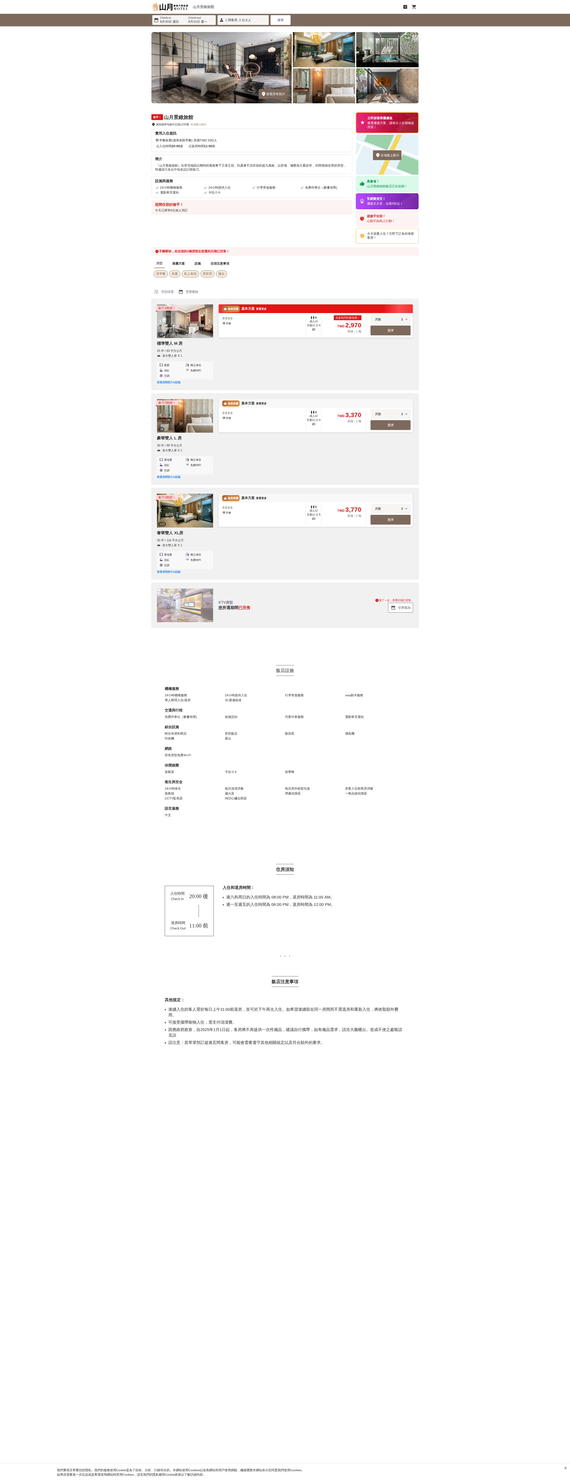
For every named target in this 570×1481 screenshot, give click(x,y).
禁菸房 (207, 273)
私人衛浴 (190, 273)
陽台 (221, 273)
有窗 (175, 273)
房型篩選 (164, 292)
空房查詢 (188, 292)
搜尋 (280, 20)
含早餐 (160, 273)
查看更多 (227, 318)
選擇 (390, 330)
